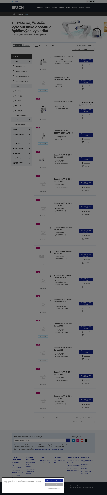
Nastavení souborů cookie (54, 488)
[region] (33, 485)
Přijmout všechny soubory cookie (54, 480)
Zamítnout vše (54, 484)
